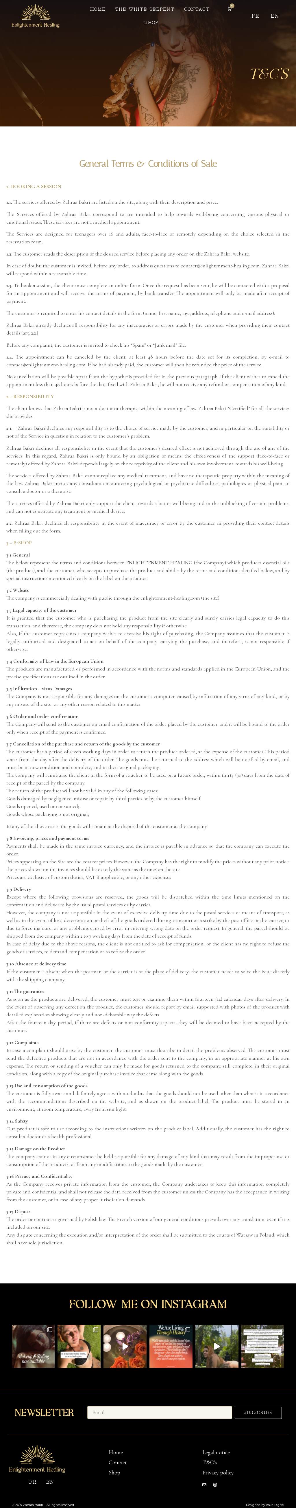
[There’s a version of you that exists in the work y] (33, 1346)
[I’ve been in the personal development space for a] (171, 1346)
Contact (197, 9)
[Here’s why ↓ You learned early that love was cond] (216, 1346)
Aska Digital (275, 1505)
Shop (152, 23)
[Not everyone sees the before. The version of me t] (125, 1346)
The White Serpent (145, 9)
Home (98, 9)
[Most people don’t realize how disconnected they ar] (79, 1346)
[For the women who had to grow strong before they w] (262, 1346)
